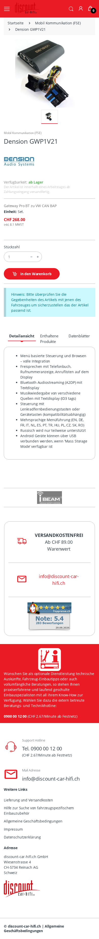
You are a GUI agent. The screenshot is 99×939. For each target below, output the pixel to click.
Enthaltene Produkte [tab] (49, 338)
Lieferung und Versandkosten (28, 800)
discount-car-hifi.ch (24, 926)
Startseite (16, 23)
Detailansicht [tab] (22, 335)
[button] (71, 8)
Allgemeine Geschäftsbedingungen (33, 821)
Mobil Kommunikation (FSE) (57, 23)
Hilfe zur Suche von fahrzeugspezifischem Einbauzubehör (39, 810)
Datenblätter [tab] (79, 335)
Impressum (13, 829)
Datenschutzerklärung (22, 837)
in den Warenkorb (35, 273)
